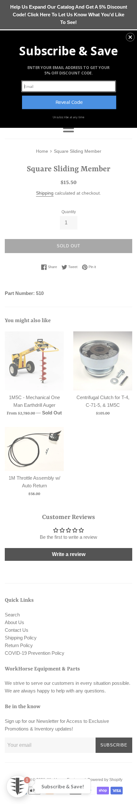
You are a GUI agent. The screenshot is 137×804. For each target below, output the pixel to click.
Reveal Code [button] (69, 102)
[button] (130, 37)
